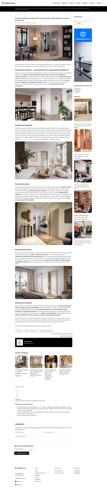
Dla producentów (59, 473)
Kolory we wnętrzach (36, 8)
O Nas (36, 471)
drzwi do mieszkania (30, 331)
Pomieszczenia (56, 3)
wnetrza (18, 331)
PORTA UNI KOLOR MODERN (27, 139)
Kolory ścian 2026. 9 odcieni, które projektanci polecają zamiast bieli (81, 156)
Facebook (19, 481)
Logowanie (77, 471)
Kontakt (99, 3)
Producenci (92, 3)
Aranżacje (78, 3)
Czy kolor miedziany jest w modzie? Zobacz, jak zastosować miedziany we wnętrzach (50, 374)
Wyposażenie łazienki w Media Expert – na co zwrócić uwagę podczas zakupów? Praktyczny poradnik (44, 407)
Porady (46, 8)
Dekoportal (18, 8)
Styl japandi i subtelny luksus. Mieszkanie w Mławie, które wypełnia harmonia (36, 372)
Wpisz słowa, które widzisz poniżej (23, 446)
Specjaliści (85, 3)
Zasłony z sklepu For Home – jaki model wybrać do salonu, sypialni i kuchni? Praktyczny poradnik (43, 412)
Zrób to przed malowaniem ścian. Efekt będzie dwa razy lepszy (81, 186)
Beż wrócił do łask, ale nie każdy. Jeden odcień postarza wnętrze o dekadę (83, 125)
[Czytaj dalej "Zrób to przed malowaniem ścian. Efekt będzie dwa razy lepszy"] (83, 171)
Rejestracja (77, 473)
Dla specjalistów (58, 471)
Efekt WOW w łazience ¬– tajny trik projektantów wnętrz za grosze (21, 372)
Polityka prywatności (40, 473)
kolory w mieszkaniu (46, 331)
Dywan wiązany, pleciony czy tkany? (27, 415)
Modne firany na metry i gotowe (26, 413)
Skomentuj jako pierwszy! (60, 333)
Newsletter (38, 479)
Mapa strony (38, 481)
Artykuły (71, 3)
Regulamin (37, 475)
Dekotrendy (65, 3)
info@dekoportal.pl (20, 478)
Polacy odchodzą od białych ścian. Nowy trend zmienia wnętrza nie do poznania (81, 217)
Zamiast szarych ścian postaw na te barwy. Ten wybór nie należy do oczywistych (83, 242)
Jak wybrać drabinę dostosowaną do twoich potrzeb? (65, 371)
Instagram (19, 484)
